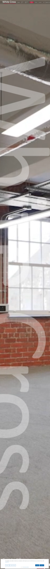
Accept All (41, 565)
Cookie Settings (12, 565)
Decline (7, 565)
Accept (37, 565)
